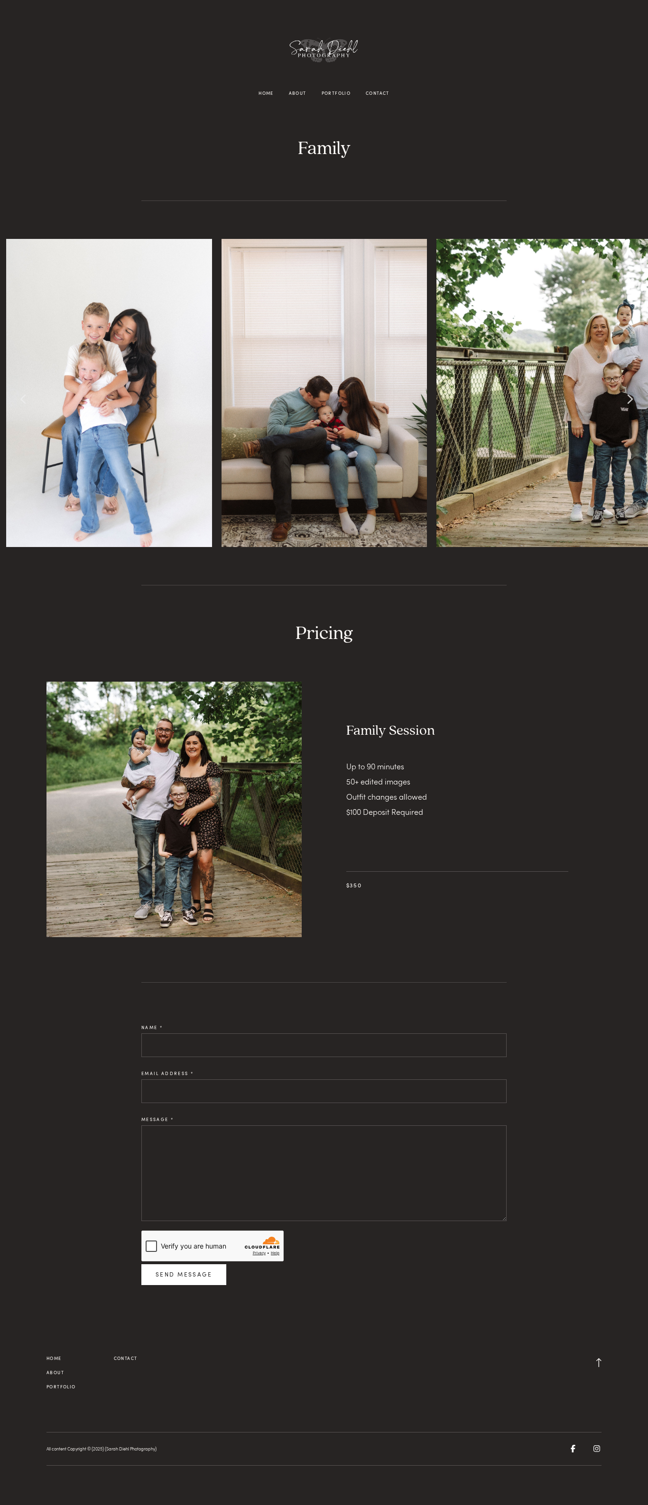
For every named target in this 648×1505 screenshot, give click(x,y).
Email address (167, 1073)
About (297, 93)
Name (152, 1027)
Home (266, 93)
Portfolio (336, 93)
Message (157, 1119)
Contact (377, 93)
